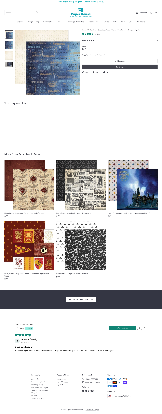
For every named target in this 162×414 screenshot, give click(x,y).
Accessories (94, 22)
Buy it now (120, 67)
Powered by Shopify (92, 410)
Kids (115, 22)
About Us (35, 379)
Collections (92, 30)
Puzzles (106, 22)
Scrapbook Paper (104, 30)
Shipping (85, 55)
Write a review (122, 328)
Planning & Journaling (75, 22)
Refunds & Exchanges (39, 388)
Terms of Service (38, 398)
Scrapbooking (33, 22)
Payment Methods (38, 382)
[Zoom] (47, 62)
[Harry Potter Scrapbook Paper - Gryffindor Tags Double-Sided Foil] (29, 251)
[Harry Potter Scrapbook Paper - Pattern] (81, 250)
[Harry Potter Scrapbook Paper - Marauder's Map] (29, 190)
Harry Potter (48, 22)
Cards (60, 22)
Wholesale (141, 22)
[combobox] (22, 12)
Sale (130, 22)
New (123, 22)
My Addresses (62, 382)
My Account (61, 379)
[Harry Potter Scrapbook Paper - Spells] (16, 127)
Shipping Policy (37, 385)
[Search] (37, 12)
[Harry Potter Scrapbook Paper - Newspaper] (81, 190)
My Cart (60, 385)
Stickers (20, 22)
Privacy (34, 395)
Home (84, 30)
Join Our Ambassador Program (39, 391)
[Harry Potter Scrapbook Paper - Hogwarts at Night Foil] (133, 190)
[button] (88, 34)
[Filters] (139, 328)
